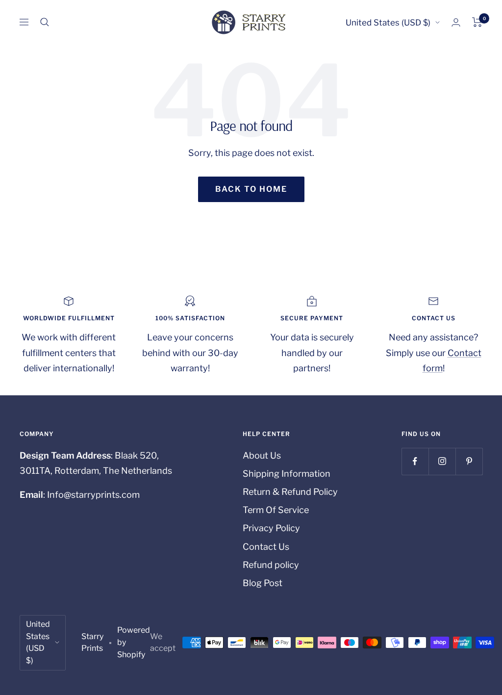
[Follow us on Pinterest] (468, 461)
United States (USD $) (388, 22)
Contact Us (266, 546)
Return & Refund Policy (290, 492)
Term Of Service (276, 510)
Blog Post (262, 583)
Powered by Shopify (133, 642)
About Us (262, 455)
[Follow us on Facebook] (415, 461)
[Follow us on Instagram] (441, 461)
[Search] (44, 22)
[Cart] (477, 22)
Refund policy (271, 565)
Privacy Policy (271, 528)
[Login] (456, 22)
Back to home (251, 189)
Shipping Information (286, 473)
